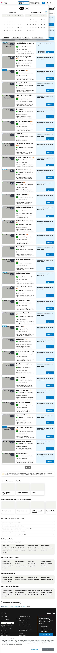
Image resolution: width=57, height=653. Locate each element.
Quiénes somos (4, 633)
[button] (10, 3)
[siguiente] (46, 12)
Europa (11, 606)
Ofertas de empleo (5, 635)
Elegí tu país (4, 616)
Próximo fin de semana (38, 37)
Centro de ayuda (23, 635)
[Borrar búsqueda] (16, 3)
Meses (27, 8)
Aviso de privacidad (23, 622)
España (17, 606)
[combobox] (11, 3)
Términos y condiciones (24, 618)
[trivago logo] (2, 3)
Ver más (4, 552)
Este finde (27, 37)
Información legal (23, 620)
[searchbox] (10, 3)
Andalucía (23, 606)
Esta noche (6, 37)
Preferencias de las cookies (25, 627)
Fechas (21, 8)
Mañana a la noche (17, 37)
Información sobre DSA (24, 625)
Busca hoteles (4, 606)
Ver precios (49, 24)
